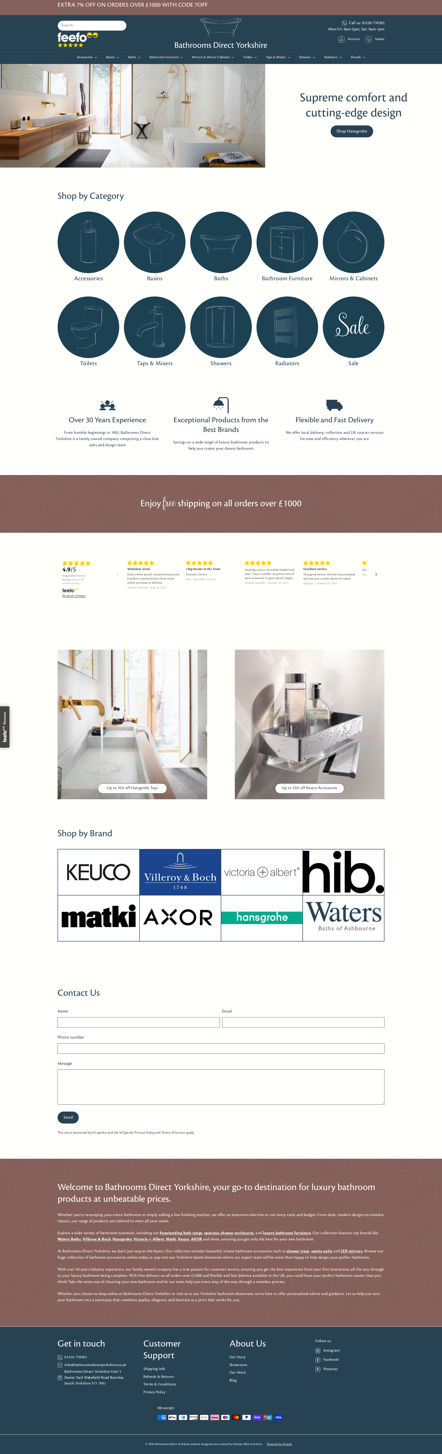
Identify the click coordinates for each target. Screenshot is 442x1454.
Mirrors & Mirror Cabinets (211, 57)
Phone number (71, 1037)
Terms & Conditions (159, 1384)
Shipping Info (154, 1369)
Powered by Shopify (279, 1444)
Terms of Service (173, 1133)
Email (227, 1011)
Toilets (248, 57)
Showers (305, 57)
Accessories (85, 57)
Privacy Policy (144, 1133)
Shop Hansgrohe (352, 131)
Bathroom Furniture (165, 57)
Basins (111, 57)
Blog (233, 1380)
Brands (356, 57)
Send (68, 1117)
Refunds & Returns (158, 1377)
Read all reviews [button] (74, 595)
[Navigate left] (117, 574)
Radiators (331, 57)
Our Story (238, 1357)
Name (63, 1011)
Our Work (238, 1373)
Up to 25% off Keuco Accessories (309, 788)
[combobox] (92, 25)
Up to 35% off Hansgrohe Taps (132, 788)
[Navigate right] (376, 574)
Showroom (238, 1365)
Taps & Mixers (276, 57)
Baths (132, 57)
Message (65, 1064)
